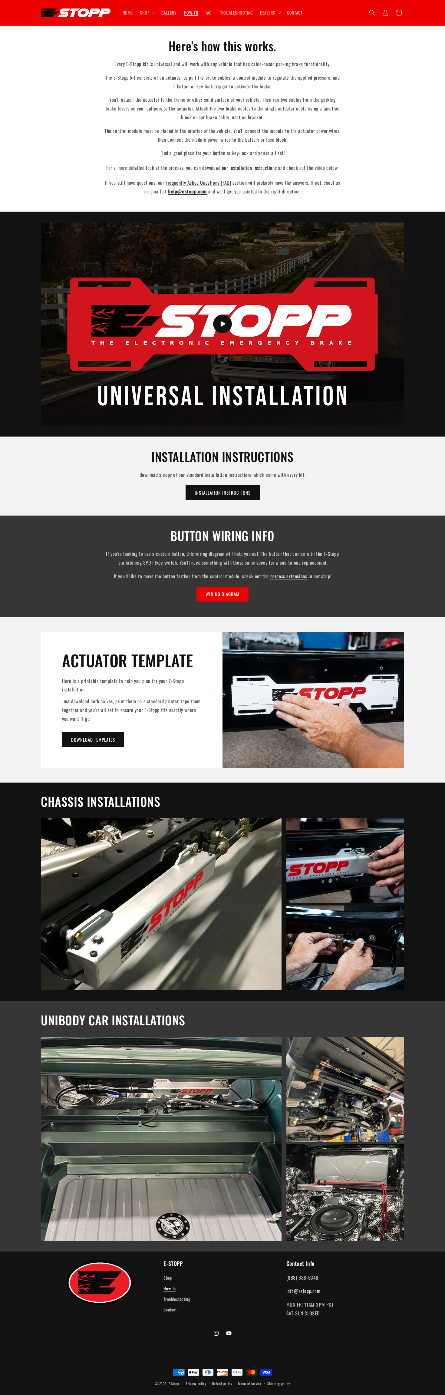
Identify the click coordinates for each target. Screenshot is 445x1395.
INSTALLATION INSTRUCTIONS (223, 492)
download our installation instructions (239, 167)
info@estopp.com (303, 1290)
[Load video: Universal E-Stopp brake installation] (222, 324)
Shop (167, 1278)
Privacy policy (196, 1383)
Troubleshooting (176, 1299)
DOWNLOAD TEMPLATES (93, 739)
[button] (147, 12)
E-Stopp (174, 1383)
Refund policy (222, 1383)
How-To (169, 1288)
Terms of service (250, 1383)
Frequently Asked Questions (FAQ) (198, 182)
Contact (169, 1309)
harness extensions (288, 576)
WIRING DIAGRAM (222, 594)
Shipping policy (278, 1383)
